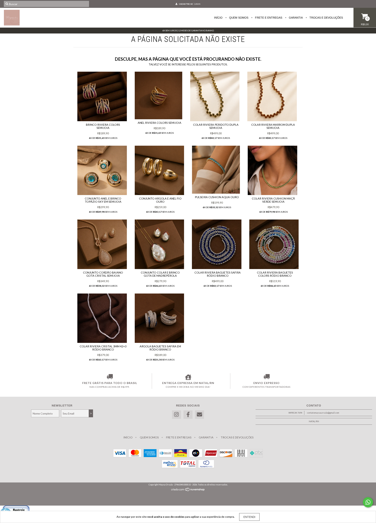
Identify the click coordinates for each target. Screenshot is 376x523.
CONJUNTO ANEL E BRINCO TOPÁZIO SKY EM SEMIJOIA (103, 200)
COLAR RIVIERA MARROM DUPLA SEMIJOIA (273, 126)
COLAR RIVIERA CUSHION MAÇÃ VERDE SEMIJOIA (273, 200)
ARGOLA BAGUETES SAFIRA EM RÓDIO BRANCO (160, 348)
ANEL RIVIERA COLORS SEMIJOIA (159, 122)
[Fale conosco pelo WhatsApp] (368, 502)
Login (197, 4)
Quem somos (238, 17)
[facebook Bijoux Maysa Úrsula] (188, 414)
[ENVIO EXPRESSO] (266, 377)
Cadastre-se (186, 4)
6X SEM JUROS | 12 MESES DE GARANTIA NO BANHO (188, 30)
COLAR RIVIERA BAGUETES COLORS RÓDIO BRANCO (275, 274)
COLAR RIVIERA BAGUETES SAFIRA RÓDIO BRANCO (217, 274)
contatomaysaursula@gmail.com (323, 412)
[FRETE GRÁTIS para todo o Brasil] (109, 377)
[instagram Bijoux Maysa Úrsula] (176, 414)
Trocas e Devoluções (326, 17)
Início (218, 17)
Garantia (295, 17)
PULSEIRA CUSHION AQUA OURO (217, 197)
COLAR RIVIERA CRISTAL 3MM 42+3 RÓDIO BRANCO (103, 348)
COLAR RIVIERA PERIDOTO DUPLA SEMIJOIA (216, 126)
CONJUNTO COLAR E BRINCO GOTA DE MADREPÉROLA (160, 274)
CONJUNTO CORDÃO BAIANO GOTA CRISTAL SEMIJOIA (103, 274)
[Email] (199, 414)
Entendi (249, 516)
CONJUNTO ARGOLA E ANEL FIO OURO (160, 200)
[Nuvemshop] (188, 490)
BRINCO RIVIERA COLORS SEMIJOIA (103, 126)
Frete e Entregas (268, 17)
